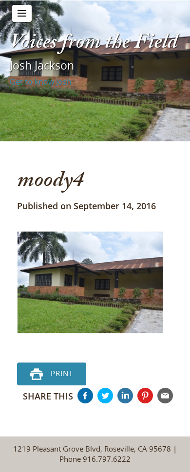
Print (62, 373)
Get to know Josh (41, 81)
